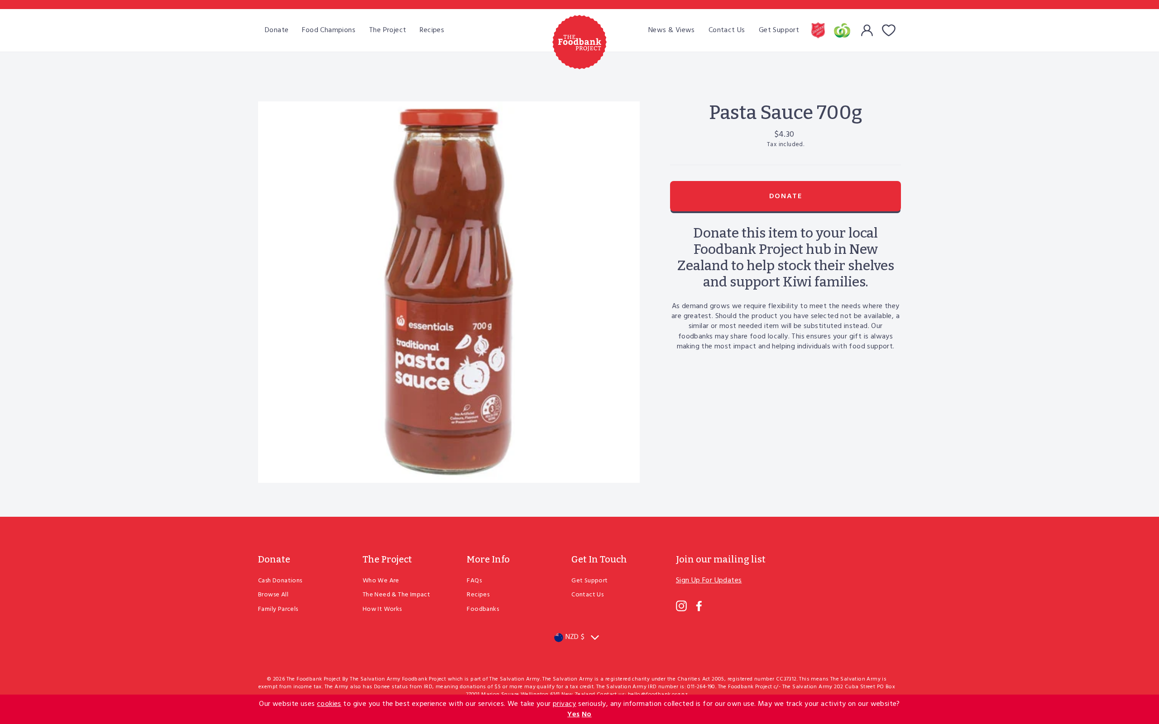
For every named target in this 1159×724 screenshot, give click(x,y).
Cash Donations (280, 581)
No (587, 714)
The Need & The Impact (396, 595)
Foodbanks (483, 609)
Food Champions (328, 30)
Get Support (779, 30)
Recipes (432, 30)
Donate (276, 30)
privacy (564, 704)
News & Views (671, 30)
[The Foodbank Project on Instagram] (681, 605)
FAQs (474, 581)
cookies (329, 704)
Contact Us (727, 30)
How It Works (382, 609)
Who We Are (381, 581)
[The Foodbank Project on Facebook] (699, 605)
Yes (573, 714)
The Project (387, 30)
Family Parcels (278, 609)
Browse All (273, 595)
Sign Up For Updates (709, 580)
